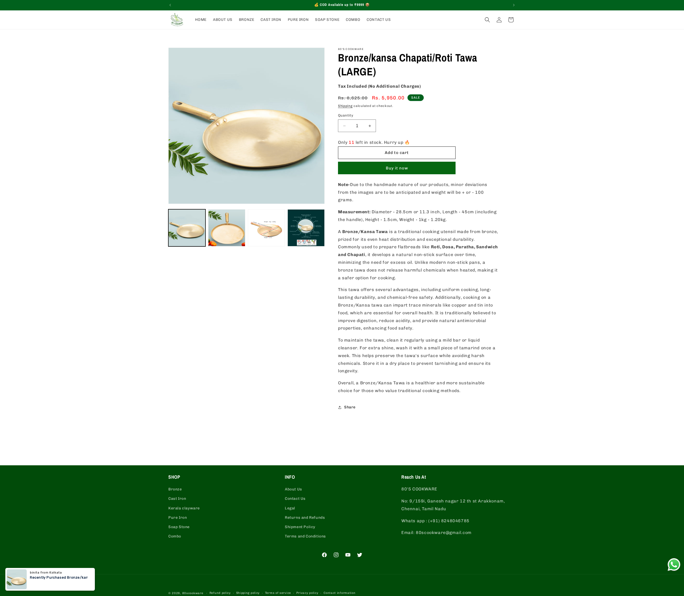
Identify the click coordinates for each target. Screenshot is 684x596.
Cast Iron (177, 498)
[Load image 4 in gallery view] (306, 227)
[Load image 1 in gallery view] (186, 227)
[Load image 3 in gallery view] (266, 227)
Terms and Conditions (305, 536)
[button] (487, 20)
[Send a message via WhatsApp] (674, 564)
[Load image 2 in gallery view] (226, 227)
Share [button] (350, 407)
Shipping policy (248, 593)
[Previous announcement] (170, 5)
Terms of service (278, 593)
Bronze (175, 489)
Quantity (345, 115)
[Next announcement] (514, 5)
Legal (290, 508)
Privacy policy (307, 593)
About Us (293, 489)
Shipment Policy (300, 527)
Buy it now (397, 168)
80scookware (192, 593)
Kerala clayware (184, 508)
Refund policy (220, 593)
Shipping (345, 106)
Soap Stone (179, 527)
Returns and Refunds (305, 517)
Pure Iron (177, 517)
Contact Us (295, 498)
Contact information (339, 593)
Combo (174, 536)
